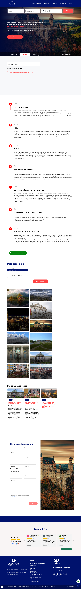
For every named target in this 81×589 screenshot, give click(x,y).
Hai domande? (68, 54)
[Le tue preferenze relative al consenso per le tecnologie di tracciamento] (2, 587)
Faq (31, 578)
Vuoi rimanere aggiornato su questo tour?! (19, 72)
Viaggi (11, 22)
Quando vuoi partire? (30, 10)
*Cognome (26, 447)
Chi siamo (38, 3)
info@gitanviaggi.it (14, 574)
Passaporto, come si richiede (36, 574)
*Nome (11, 447)
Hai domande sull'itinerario (18, 253)
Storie (34, 54)
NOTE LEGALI (13, 586)
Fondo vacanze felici (34, 581)
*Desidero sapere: (13, 480)
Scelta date (12, 466)
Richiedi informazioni (15, 36)
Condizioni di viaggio (34, 569)
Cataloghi (54, 3)
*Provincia (26, 457)
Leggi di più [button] (29, 545)
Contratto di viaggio (34, 580)
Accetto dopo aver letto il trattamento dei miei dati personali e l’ (20, 496)
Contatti (70, 3)
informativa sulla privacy (13, 496)
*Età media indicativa (14, 471)
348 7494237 (33, 565)
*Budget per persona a (28, 475)
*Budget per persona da (15, 475)
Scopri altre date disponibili (34, 36)
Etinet (73, 586)
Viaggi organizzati (18, 22)
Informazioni (14, 54)
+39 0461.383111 (11, 572)
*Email (11, 461)
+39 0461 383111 (23, 572)
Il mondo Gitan (62, 3)
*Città (11, 457)
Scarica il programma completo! (14, 68)
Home (33, 3)
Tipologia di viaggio (47, 10)
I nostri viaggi (46, 3)
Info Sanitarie (33, 571)
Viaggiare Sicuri (33, 572)
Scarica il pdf (48, 36)
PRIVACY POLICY (20, 586)
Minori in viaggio (33, 575)
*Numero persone (27, 466)
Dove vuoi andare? (13, 10)
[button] (73, 541)
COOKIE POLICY (26, 586)
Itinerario (25, 54)
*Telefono (12, 452)
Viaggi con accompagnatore (28, 22)
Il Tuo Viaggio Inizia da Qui (35, 577)
